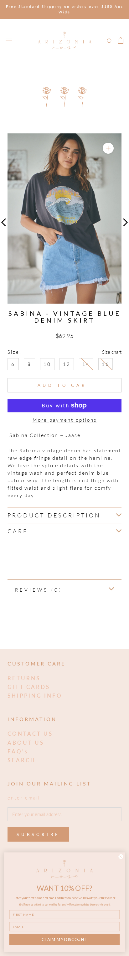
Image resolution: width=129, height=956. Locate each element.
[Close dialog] (120, 856)
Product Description (54, 515)
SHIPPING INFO (35, 695)
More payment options (65, 420)
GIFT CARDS (29, 687)
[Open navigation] (9, 40)
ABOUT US (26, 742)
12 (66, 364)
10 (47, 364)
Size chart (111, 352)
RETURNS (24, 678)
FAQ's (18, 751)
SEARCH (22, 760)
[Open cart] (120, 40)
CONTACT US (30, 733)
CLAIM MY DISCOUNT (64, 939)
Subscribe (38, 834)
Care (18, 531)
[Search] (109, 40)
